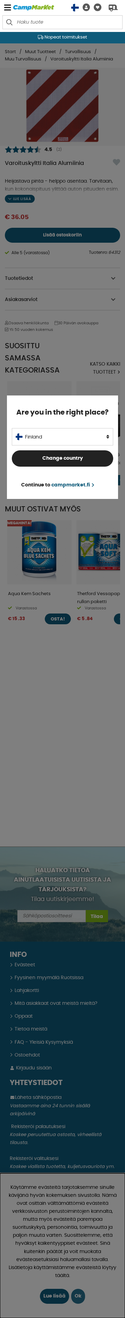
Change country (62, 458)
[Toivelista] (95, 7)
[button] (84, 7)
